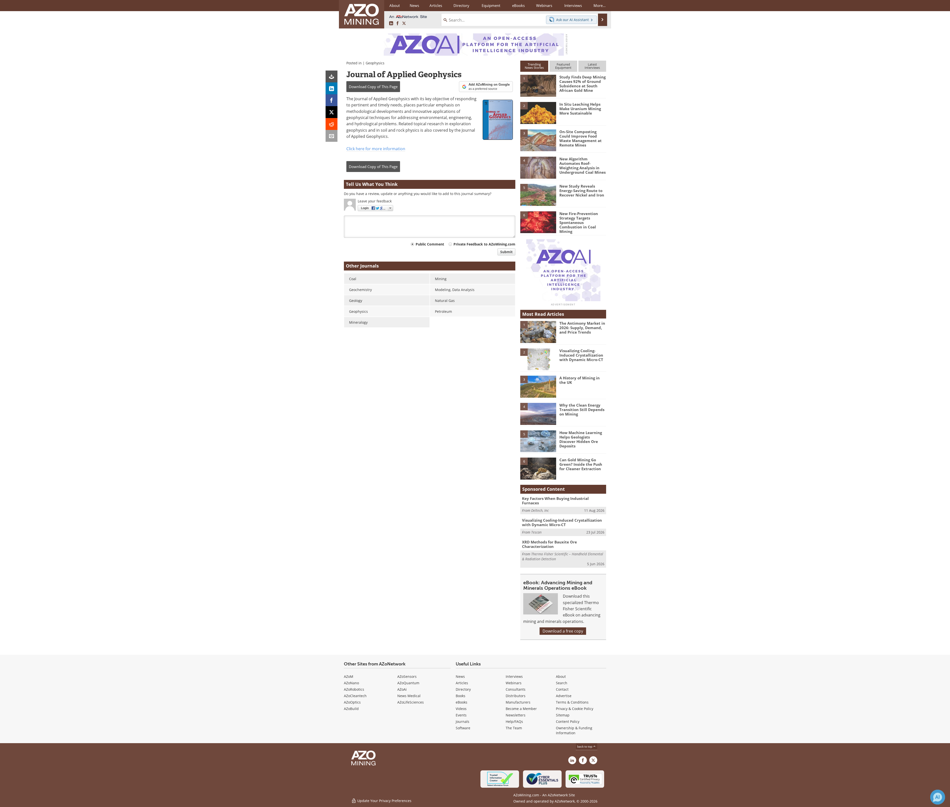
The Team (514, 728)
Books (460, 695)
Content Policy (567, 721)
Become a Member (521, 708)
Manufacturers (518, 702)
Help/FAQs (514, 721)
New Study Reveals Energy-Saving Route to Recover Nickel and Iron (581, 190)
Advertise (563, 695)
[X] (331, 112)
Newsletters (515, 715)
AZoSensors (407, 676)
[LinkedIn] (331, 88)
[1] (538, 85)
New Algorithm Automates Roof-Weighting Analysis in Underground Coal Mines (582, 165)
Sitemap (563, 715)
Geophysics (375, 63)
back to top (585, 746)
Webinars (514, 683)
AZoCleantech (355, 695)
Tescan (536, 532)
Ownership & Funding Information (574, 730)
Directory (461, 5)
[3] (538, 140)
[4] (538, 167)
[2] (538, 112)
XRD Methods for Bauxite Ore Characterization (549, 544)
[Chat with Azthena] (937, 797)
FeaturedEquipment (563, 66)
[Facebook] (331, 100)
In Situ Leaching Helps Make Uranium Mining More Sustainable (580, 109)
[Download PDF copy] (331, 76)
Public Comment (430, 244)
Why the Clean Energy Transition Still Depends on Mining (581, 409)
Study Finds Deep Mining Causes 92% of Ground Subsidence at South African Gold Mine (582, 83)
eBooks (461, 702)
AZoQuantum (408, 683)
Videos (461, 708)
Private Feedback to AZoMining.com (484, 244)
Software (463, 728)
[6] (538, 222)
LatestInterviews (592, 66)
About (561, 676)
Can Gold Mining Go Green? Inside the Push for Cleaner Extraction (580, 464)
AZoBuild (351, 708)
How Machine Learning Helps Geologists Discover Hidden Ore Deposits (580, 439)
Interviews (514, 676)
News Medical (409, 695)
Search (561, 683)
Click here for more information (375, 148)
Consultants (515, 689)
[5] (538, 194)
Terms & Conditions (572, 702)
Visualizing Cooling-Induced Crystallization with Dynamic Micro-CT (581, 355)
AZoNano (351, 683)
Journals (462, 721)
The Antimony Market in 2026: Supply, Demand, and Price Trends (582, 328)
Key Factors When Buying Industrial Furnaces (555, 500)
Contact (562, 689)
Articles (462, 683)
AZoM (348, 676)
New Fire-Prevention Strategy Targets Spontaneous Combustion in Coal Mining (578, 222)
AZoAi (402, 689)
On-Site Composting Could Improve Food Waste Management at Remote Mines (580, 138)
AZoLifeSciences (410, 702)
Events (461, 715)
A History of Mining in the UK (579, 380)
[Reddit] (331, 124)
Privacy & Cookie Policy (574, 708)
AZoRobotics (354, 689)
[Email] (331, 136)
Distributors (515, 695)
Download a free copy (563, 631)
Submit (506, 251)
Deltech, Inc (540, 510)
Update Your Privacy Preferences (383, 800)
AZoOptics (352, 702)
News (460, 676)
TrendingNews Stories (534, 66)
